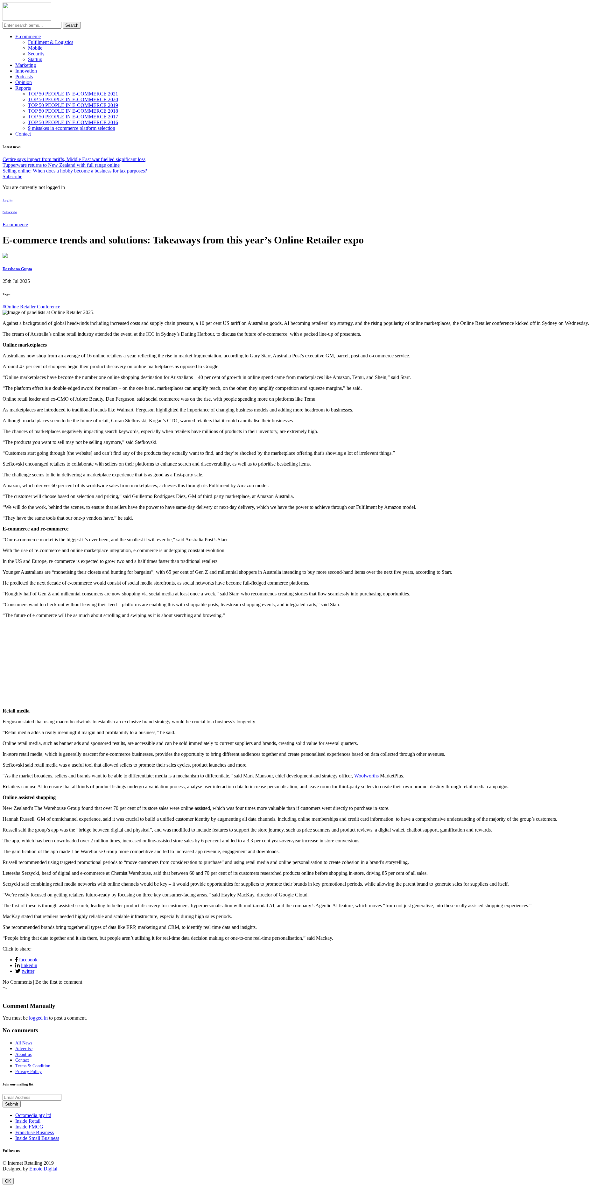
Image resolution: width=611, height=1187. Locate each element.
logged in (38, 1018)
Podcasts (24, 76)
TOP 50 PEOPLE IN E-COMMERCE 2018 (73, 111)
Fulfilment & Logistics (50, 42)
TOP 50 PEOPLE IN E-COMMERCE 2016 (73, 122)
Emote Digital (43, 1168)
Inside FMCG (29, 1126)
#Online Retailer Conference (31, 306)
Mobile (35, 48)
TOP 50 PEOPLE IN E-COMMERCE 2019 (73, 105)
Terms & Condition (32, 1066)
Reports (23, 88)
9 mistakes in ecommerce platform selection (71, 128)
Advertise (23, 1048)
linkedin (29, 965)
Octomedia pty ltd (33, 1115)
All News (23, 1043)
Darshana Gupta (17, 268)
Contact (23, 134)
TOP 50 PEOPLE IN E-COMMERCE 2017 (73, 116)
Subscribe (12, 176)
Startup (35, 59)
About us (23, 1054)
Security (36, 53)
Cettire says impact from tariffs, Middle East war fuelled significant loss (74, 159)
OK (8, 1181)
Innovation (26, 71)
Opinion (23, 82)
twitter (28, 971)
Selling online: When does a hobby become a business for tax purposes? (75, 170)
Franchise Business (34, 1132)
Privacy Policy (28, 1071)
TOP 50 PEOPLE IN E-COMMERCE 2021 (73, 93)
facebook (28, 959)
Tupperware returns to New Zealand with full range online (61, 165)
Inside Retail (27, 1121)
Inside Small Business (37, 1138)
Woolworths (366, 775)
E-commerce (28, 36)
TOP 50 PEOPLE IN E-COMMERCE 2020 (73, 99)
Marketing (25, 65)
